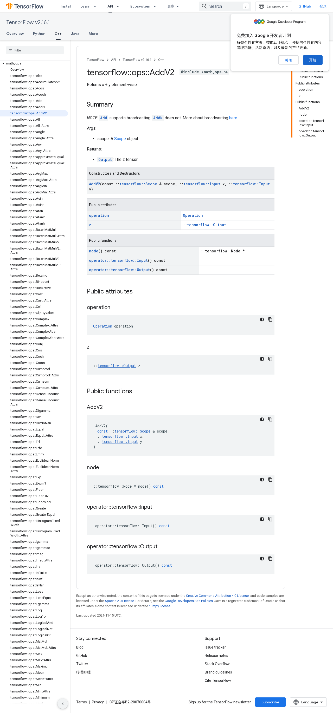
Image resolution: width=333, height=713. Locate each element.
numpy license (159, 606)
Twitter (82, 664)
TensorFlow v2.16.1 (28, 22)
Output (105, 159)
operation (99, 215)
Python (39, 33)
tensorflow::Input (201, 183)
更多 (171, 6)
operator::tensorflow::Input (118, 260)
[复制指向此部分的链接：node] (104, 468)
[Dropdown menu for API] (119, 6)
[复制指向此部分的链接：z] (94, 347)
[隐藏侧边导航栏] (62, 703)
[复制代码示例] (270, 319)
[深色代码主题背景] (262, 319)
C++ (58, 33)
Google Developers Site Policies (189, 601)
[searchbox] (35, 50)
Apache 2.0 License (119, 601)
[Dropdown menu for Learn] (96, 6)
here (233, 117)
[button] (34, 63)
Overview (15, 33)
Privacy (98, 702)
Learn (85, 6)
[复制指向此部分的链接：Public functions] (137, 392)
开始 (312, 60)
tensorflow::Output (206, 224)
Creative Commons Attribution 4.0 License (217, 596)
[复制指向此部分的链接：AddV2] (108, 407)
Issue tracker (215, 647)
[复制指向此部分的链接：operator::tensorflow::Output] (162, 547)
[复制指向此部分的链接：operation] (115, 308)
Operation (193, 215)
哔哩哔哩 (83, 672)
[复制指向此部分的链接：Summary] (118, 105)
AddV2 (94, 183)
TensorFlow (95, 60)
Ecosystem (140, 6)
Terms (81, 702)
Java (75, 33)
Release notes (216, 655)
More (93, 33)
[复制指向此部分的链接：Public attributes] (138, 292)
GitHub (304, 6)
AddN (158, 117)
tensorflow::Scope (138, 183)
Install (66, 6)
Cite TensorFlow (218, 680)
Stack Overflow (217, 664)
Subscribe (270, 702)
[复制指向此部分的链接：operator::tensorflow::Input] (157, 507)
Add (103, 117)
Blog (80, 647)
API (110, 6)
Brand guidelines (218, 672)
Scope (120, 138)
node (93, 250)
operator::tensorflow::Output (119, 269)
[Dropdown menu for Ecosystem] (156, 6)
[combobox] (225, 6)
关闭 (288, 60)
